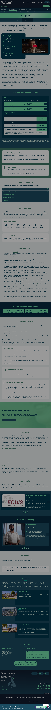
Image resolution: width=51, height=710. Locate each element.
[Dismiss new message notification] (49, 703)
